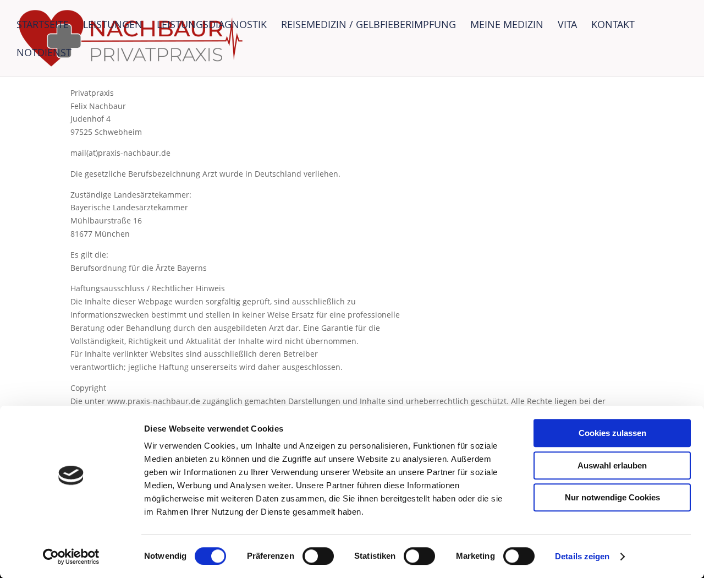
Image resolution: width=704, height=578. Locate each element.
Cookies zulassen (612, 433)
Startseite (42, 25)
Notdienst (44, 53)
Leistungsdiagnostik (212, 25)
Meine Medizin (506, 25)
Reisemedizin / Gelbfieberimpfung (368, 25)
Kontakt (613, 25)
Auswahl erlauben (612, 465)
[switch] (318, 556)
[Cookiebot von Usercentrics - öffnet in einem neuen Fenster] (71, 556)
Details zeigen (582, 556)
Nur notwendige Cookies (612, 497)
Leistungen (112, 25)
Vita (567, 25)
